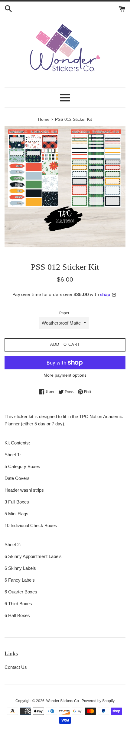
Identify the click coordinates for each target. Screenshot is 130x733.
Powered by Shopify (98, 701)
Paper (64, 313)
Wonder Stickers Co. (63, 701)
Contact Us (16, 667)
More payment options (65, 375)
